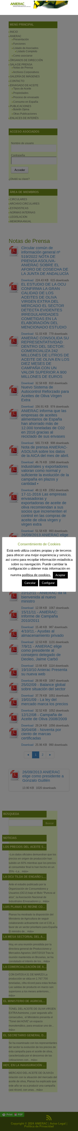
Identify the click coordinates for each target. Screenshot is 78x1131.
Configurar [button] (48, 583)
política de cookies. (36, 575)
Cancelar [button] (30, 583)
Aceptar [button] (60, 575)
